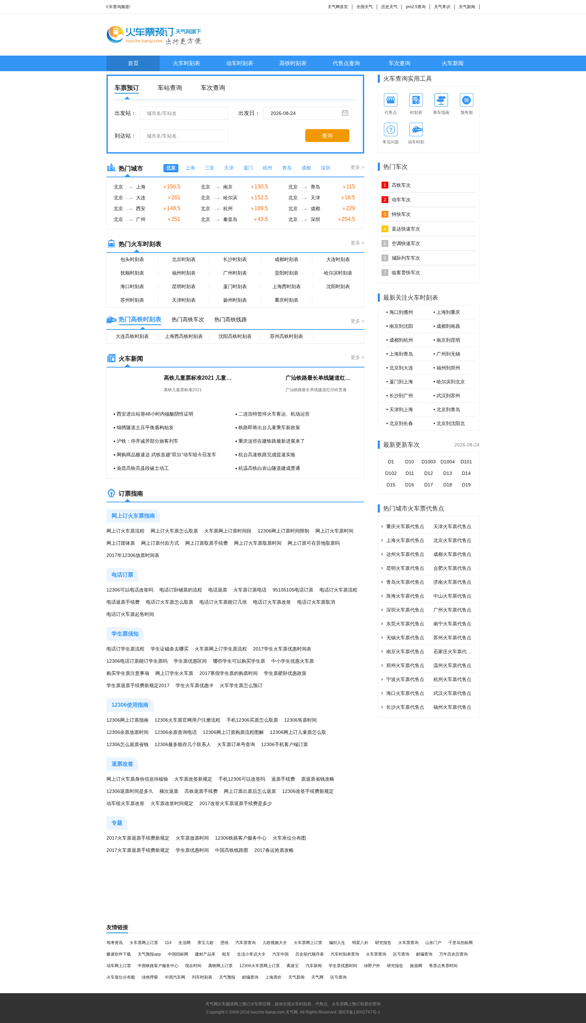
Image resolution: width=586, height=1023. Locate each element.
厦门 (248, 167)
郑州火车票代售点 (405, 665)
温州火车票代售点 (452, 665)
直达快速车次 (402, 229)
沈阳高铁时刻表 (235, 336)
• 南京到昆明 (446, 340)
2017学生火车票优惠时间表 (282, 648)
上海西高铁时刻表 (184, 336)
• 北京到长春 (399, 423)
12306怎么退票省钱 (127, 744)
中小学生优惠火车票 (292, 661)
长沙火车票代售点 (405, 707)
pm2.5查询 (416, 6)
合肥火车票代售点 (452, 568)
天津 (229, 167)
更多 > (357, 167)
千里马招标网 (460, 942)
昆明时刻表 (184, 286)
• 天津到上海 (399, 409)
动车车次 (397, 199)
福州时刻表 (184, 273)
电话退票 (217, 590)
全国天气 (364, 6)
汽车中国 (280, 954)
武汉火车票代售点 (452, 693)
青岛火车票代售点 (405, 582)
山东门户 (433, 942)
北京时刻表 (184, 259)
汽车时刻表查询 (345, 954)
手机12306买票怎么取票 (252, 720)
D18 (447, 484)
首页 (133, 63)
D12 (428, 473)
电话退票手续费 (123, 602)
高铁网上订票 (220, 965)
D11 (410, 473)
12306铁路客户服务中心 (241, 838)
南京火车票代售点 (405, 651)
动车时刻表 (239, 63)
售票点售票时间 (443, 965)
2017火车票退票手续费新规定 (138, 838)
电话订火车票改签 (272, 602)
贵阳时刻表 (286, 273)
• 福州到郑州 (446, 367)
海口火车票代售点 (405, 693)
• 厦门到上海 (399, 381)
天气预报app (149, 954)
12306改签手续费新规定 (308, 791)
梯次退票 (168, 791)
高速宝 (293, 965)
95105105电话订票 (293, 590)
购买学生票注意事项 (127, 673)
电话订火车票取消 (316, 602)
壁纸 (224, 942)
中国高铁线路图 (231, 850)
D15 (391, 484)
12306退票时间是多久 (129, 791)
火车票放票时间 (192, 838)
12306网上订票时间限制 (283, 531)
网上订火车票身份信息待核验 (137, 779)
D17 (428, 484)
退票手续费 (283, 779)
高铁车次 (397, 185)
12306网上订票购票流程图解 (233, 732)
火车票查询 (408, 942)
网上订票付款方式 (160, 543)
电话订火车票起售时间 (130, 614)
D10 (409, 461)
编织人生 (337, 942)
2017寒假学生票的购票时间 (228, 673)
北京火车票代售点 (452, 540)
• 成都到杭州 (399, 340)
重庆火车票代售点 (405, 526)
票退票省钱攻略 (317, 779)
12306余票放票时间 (127, 732)
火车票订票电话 (250, 590)
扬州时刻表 (235, 300)
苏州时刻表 (132, 300)
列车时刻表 (202, 977)
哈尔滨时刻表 (338, 273)
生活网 (184, 942)
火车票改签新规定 (193, 779)
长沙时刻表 (235, 259)
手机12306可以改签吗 (241, 779)
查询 (327, 136)
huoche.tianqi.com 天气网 (274, 1012)
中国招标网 (178, 954)
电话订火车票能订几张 (223, 602)
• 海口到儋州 (399, 312)
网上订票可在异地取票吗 (314, 543)
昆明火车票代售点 (405, 568)
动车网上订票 (118, 965)
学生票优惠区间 (190, 661)
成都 (306, 167)
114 (168, 942)
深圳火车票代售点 (405, 610)
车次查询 (399, 63)
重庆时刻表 (286, 300)
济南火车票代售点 (452, 582)
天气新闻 (467, 6)
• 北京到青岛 (446, 409)
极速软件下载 (118, 954)
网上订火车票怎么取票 (174, 531)
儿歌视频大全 (274, 942)
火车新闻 (453, 63)
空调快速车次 (402, 243)
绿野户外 (372, 965)
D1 (391, 461)
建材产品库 (205, 954)
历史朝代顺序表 (309, 954)
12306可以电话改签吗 (129, 590)
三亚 (209, 167)
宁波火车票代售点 (405, 679)
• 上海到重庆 (446, 312)
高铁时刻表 (293, 63)
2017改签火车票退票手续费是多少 (235, 803)
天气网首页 (338, 6)
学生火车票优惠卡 (195, 685)
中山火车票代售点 (452, 596)
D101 (466, 461)
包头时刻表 (132, 259)
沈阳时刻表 (338, 286)
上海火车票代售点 (405, 540)
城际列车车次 (402, 258)
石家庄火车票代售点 (454, 651)
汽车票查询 (245, 942)
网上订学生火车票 (174, 673)
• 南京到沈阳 (399, 326)
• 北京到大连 (399, 367)
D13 (447, 473)
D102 (391, 473)
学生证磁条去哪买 (170, 648)
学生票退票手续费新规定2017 (138, 685)
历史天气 (389, 6)
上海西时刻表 (286, 286)
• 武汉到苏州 (446, 395)
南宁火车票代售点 (452, 623)
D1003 (429, 461)
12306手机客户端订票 (284, 744)
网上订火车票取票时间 (257, 543)
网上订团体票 (120, 543)
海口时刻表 (132, 286)
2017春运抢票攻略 (274, 850)
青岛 (287, 167)
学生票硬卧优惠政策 (285, 673)
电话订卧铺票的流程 (180, 590)
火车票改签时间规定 (172, 803)
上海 (190, 167)
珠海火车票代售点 (405, 596)
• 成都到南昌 (446, 326)
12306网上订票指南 (127, 720)
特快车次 (397, 214)
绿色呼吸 (150, 977)
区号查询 (401, 954)
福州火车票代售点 (452, 707)
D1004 (448, 461)
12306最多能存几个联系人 (183, 744)
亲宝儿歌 (205, 942)
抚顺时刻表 (132, 273)
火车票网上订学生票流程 (221, 648)
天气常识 (442, 6)
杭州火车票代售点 (452, 679)
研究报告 (383, 942)
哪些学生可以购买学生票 (239, 661)
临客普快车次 (402, 272)
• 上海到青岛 (399, 354)
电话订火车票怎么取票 (169, 602)
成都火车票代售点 (452, 554)
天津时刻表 (184, 300)
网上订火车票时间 (334, 531)
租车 (226, 954)
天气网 (317, 977)
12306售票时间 (300, 720)
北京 (171, 167)
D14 (466, 473)
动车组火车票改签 (125, 803)
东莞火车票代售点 (405, 623)
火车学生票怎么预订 (241, 685)
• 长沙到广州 (399, 395)
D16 (409, 484)
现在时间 (193, 965)
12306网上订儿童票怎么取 (298, 732)
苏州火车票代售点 (452, 637)
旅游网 (416, 965)
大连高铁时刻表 (132, 336)
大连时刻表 (338, 259)
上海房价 (273, 977)
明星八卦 (360, 942)
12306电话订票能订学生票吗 (137, 661)
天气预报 (227, 977)
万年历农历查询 (453, 954)
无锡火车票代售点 (405, 637)
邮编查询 (424, 954)
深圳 (325, 167)
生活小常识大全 (251, 954)
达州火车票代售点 (405, 554)
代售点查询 (346, 63)
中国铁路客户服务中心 (158, 965)
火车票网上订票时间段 (228, 531)
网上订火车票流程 (125, 531)
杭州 (267, 167)
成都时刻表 (286, 259)
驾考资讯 (114, 942)
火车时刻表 (186, 63)
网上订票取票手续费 (206, 543)
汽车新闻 (314, 965)
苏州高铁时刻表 (286, 336)
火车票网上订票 (144, 942)
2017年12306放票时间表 (132, 555)
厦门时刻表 (235, 286)
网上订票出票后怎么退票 (250, 791)
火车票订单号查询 (236, 744)
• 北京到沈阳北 (449, 423)
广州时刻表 (235, 273)
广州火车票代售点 (452, 610)
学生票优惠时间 (192, 850)
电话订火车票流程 (338, 590)
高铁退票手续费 (201, 791)
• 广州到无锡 (446, 354)
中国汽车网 (175, 977)
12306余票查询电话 (176, 732)
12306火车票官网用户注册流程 (187, 720)
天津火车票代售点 (452, 526)
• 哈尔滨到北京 (449, 381)
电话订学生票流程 (125, 648)
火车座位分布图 (289, 838)
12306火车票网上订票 (259, 965)
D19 (466, 484)
